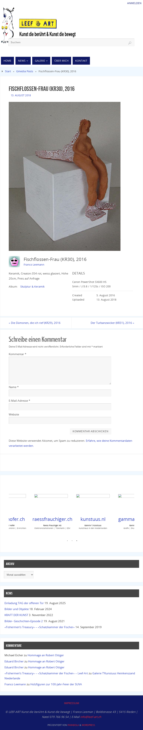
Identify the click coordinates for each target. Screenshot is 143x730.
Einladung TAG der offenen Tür (24, 603)
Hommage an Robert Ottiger (46, 655)
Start (8, 71)
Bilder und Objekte (16, 609)
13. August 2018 (21, 95)
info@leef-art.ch (90, 717)
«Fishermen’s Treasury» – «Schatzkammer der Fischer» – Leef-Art (46, 673)
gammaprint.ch (116, 519)
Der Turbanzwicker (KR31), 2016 (112, 323)
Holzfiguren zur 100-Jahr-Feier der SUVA (56, 684)
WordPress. (89, 725)
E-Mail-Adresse (19, 400)
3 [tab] (77, 541)
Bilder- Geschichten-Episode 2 (23, 621)
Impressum (71, 703)
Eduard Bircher (14, 661)
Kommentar (17, 354)
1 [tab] (67, 541)
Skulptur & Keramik (32, 286)
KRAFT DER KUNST (16, 615)
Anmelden (134, 3)
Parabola (73, 725)
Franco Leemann (34, 264)
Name (14, 387)
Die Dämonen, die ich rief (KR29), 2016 (35, 323)
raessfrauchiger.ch (33, 519)
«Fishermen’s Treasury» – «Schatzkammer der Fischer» (39, 627)
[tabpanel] (30, 510)
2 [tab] (72, 541)
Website (14, 414)
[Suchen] (130, 43)
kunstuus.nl (74, 519)
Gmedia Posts (24, 71)
